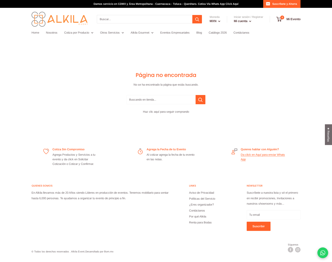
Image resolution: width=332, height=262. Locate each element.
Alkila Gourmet (140, 32)
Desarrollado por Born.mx (99, 251)
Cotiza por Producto (76, 32)
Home (35, 32)
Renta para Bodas (200, 222)
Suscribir (258, 226)
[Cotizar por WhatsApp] (322, 252)
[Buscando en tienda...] (200, 99)
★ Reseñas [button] (328, 134)
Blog (199, 32)
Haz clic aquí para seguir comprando (166, 111)
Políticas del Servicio (202, 198)
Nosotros (51, 32)
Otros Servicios (110, 32)
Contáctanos (241, 32)
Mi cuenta (241, 21)
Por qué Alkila (197, 216)
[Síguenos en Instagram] (297, 249)
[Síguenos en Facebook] (290, 249)
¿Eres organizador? (201, 204)
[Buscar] (197, 19)
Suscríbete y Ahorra (284, 3)
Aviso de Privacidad (201, 192)
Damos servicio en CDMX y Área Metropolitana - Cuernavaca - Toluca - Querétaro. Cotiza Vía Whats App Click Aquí (166, 3)
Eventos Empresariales (175, 32)
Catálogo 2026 (218, 32)
